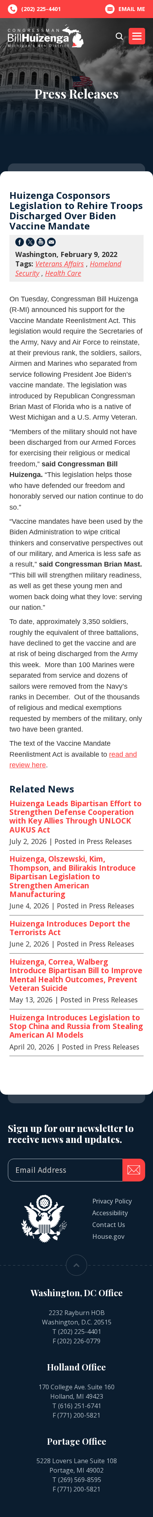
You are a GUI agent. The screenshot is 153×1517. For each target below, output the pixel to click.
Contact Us (108, 1224)
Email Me (131, 9)
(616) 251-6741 (79, 1405)
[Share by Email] (51, 243)
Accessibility (110, 1213)
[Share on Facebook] (19, 243)
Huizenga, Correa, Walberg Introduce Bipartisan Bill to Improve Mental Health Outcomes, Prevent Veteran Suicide (75, 975)
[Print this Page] (40, 243)
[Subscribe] (133, 1170)
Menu (137, 36)
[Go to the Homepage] (46, 36)
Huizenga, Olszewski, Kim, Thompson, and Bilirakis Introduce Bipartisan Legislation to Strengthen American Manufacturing (72, 877)
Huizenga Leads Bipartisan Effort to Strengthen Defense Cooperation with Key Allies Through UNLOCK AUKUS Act (75, 817)
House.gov (108, 1236)
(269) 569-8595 (79, 1479)
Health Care (63, 273)
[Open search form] (119, 36)
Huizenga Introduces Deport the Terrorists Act (69, 928)
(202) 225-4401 (79, 1331)
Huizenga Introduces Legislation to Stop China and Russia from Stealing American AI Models (76, 1026)
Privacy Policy (112, 1201)
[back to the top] (76, 1265)
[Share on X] (30, 243)
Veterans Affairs (59, 263)
